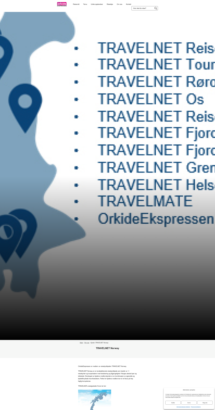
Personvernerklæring (196, 406)
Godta (173, 403)
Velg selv (204, 403)
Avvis (189, 403)
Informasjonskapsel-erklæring (183, 406)
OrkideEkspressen (62, 4)
